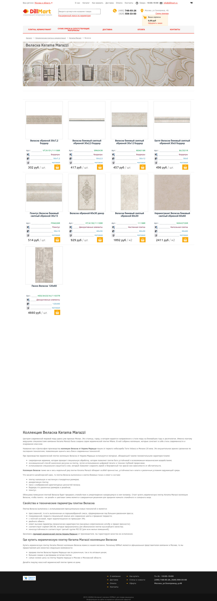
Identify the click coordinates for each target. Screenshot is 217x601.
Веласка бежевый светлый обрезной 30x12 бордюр (129, 142)
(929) (127, 13)
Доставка (110, 2)
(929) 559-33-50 (179, 579)
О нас (77, 2)
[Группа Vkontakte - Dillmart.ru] (191, 3)
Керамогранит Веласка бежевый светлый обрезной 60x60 (172, 214)
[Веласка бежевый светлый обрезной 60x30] (129, 209)
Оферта (132, 583)
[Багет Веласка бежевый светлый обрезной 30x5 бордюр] (172, 121)
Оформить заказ (155, 23)
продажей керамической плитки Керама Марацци (55, 534)
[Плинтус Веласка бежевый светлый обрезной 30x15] (44, 200)
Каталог (86, 2)
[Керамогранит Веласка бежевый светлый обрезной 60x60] (172, 209)
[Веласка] (32, 88)
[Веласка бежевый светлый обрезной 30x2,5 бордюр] (87, 120)
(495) (127, 10)
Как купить (134, 576)
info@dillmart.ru (170, 2)
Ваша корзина (154, 17)
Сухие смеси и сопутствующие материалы (73, 29)
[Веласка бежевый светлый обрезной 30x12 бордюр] (129, 126)
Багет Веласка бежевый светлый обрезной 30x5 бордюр (172, 142)
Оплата (119, 2)
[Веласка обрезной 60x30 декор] (87, 209)
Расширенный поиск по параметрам (74, 15)
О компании (115, 576)
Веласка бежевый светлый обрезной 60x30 (129, 214)
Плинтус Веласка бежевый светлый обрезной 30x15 (44, 214)
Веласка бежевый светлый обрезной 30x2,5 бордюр (86, 142)
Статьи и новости (137, 579)
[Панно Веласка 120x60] (44, 282)
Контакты (129, 2)
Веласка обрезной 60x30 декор (87, 213)
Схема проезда (162, 13)
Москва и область (42, 2)
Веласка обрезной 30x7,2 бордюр (44, 142)
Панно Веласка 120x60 (44, 285)
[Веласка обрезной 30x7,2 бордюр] (44, 123)
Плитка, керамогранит (39, 29)
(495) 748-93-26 (162, 579)
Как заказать (97, 2)
